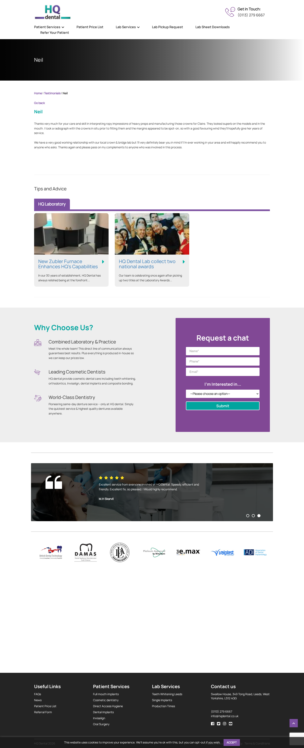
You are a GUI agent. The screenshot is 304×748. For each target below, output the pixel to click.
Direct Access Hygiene (108, 706)
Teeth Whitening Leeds (167, 694)
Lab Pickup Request (167, 27)
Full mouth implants (106, 694)
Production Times (163, 706)
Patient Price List (90, 27)
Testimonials (52, 93)
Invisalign (99, 718)
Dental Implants (103, 712)
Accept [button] (232, 742)
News (38, 700)
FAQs (37, 694)
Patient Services (47, 27)
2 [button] (253, 515)
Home (38, 93)
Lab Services (126, 27)
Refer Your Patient (54, 32)
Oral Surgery (101, 724)
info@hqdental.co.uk (224, 716)
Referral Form (43, 712)
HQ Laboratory (52, 204)
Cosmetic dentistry (105, 700)
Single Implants (162, 700)
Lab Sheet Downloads (212, 27)
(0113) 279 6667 (251, 14)
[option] (152, 492)
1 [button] (247, 515)
